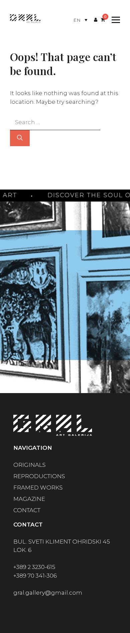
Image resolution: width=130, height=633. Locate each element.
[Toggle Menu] (114, 19)
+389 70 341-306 (35, 575)
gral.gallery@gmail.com (47, 592)
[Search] (20, 138)
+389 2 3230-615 (34, 567)
